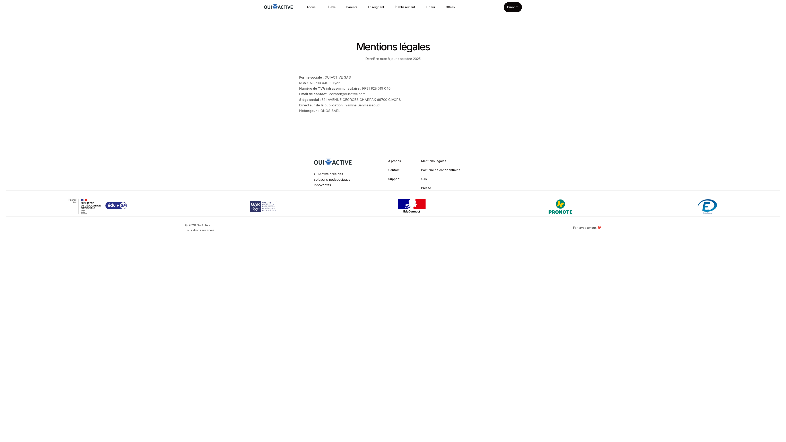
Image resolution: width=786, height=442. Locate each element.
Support (394, 179)
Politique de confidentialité (440, 170)
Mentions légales (433, 161)
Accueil (312, 7)
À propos (394, 161)
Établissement (405, 7)
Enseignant (376, 7)
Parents (351, 7)
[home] (278, 7)
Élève (332, 7)
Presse (426, 188)
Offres (450, 7)
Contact (394, 170)
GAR (424, 179)
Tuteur (430, 7)
